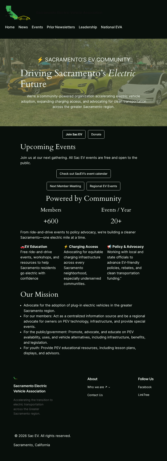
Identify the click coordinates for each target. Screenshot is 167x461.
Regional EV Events (103, 186)
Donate (96, 134)
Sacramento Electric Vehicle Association (69, 13)
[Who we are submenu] (109, 387)
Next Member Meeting (65, 186)
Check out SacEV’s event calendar (84, 173)
